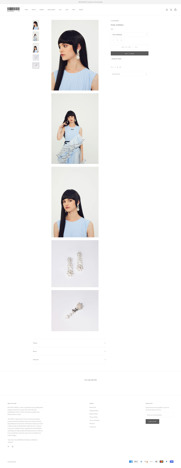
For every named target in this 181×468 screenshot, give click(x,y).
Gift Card (92, 424)
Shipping (35, 343)
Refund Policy (94, 414)
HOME (26, 10)
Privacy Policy (94, 417)
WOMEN (42, 10)
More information (116, 74)
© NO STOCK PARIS (12, 462)
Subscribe (152, 421)
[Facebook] (115, 67)
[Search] (171, 10)
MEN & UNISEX (51, 10)
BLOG (67, 10)
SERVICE (81, 10)
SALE (60, 10)
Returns (35, 351)
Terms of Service (94, 420)
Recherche (93, 407)
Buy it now (129, 54)
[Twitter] (117, 67)
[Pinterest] (120, 67)
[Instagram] (12, 446)
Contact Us (93, 427)
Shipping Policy (94, 411)
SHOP (73, 10)
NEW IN (34, 10)
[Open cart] (175, 10)
